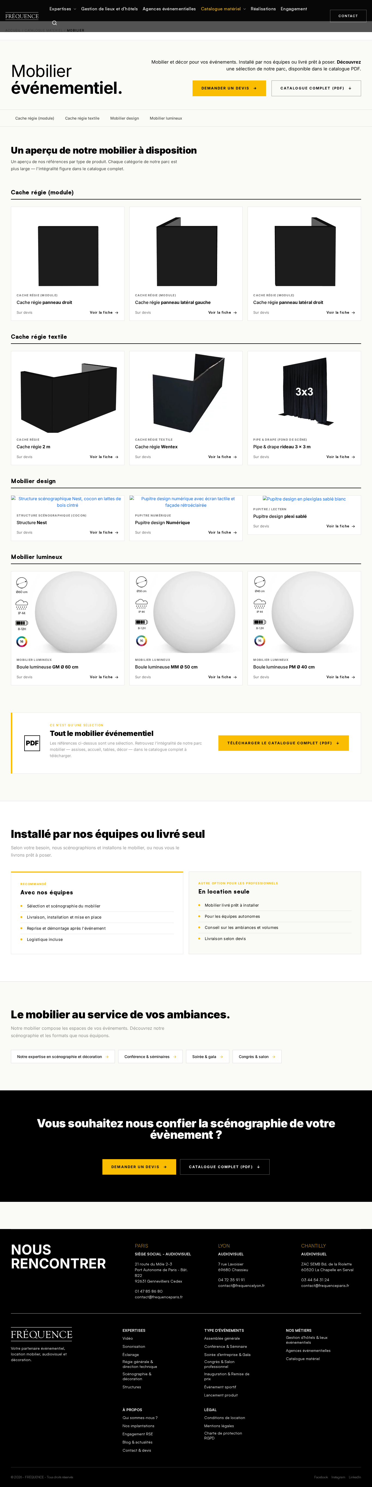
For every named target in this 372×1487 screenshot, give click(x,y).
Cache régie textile (82, 118)
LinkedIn (355, 1477)
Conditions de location (224, 1417)
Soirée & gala (207, 1056)
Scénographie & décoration (137, 1376)
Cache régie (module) (34, 118)
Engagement (294, 8)
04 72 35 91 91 (231, 1279)
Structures (132, 1387)
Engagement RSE (138, 1434)
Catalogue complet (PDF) (316, 88)
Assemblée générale (222, 1338)
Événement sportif (220, 1387)
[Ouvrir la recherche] (54, 23)
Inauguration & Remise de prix (226, 1376)
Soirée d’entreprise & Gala (227, 1354)
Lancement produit (221, 1395)
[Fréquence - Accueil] (22, 16)
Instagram (338, 1477)
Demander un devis (229, 88)
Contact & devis (137, 1450)
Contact (348, 16)
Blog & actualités (138, 1442)
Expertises (60, 8)
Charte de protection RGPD (223, 1435)
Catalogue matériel (221, 8)
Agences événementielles (169, 8)
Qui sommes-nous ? (140, 1417)
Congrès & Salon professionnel (219, 1364)
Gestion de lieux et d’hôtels (109, 8)
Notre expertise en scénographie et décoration (63, 1056)
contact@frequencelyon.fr (241, 1285)
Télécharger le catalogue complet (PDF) (283, 743)
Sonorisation (134, 1346)
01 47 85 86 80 (149, 1291)
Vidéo (128, 1338)
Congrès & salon (257, 1056)
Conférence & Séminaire (225, 1346)
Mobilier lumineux (166, 118)
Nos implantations (138, 1425)
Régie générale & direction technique (140, 1364)
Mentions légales (219, 1425)
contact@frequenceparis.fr (159, 1297)
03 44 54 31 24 (315, 1279)
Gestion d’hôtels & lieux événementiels (306, 1340)
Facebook (321, 1477)
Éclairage (131, 1354)
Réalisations (263, 8)
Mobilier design (124, 118)
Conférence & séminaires (150, 1056)
